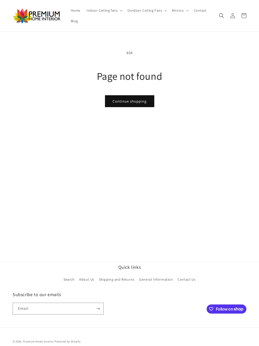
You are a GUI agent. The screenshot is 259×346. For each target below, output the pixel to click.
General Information (156, 279)
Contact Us (187, 279)
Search (69, 279)
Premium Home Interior (38, 341)
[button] (103, 10)
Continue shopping (130, 101)
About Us (86, 279)
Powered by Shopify (68, 341)
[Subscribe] (97, 309)
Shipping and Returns (117, 279)
